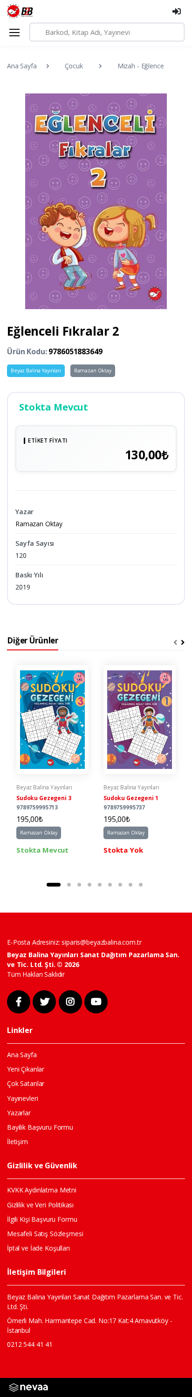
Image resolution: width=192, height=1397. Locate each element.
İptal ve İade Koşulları (38, 1248)
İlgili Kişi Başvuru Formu (42, 1219)
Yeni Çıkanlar (25, 1069)
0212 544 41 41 (30, 1344)
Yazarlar (19, 1112)
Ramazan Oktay (92, 370)
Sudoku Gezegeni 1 (130, 798)
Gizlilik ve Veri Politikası (40, 1204)
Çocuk (74, 65)
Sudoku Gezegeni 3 (43, 798)
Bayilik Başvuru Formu (40, 1127)
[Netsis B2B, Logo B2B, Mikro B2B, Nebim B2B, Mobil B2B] (28, 1387)
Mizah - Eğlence (140, 65)
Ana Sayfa (22, 65)
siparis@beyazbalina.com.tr (101, 942)
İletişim (17, 1141)
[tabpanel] (52, 766)
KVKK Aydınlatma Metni (41, 1189)
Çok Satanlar (25, 1083)
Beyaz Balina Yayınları (36, 370)
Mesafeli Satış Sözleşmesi (45, 1233)
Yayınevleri (22, 1098)
